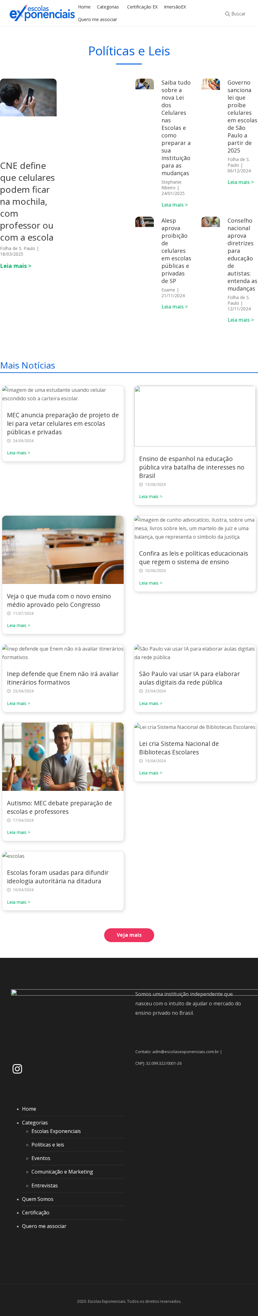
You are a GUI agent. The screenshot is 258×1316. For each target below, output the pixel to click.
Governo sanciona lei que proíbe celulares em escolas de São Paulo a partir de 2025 (242, 116)
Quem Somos (37, 1199)
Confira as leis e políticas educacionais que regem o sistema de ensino (193, 557)
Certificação (35, 1212)
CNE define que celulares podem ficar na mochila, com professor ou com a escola (27, 201)
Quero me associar (97, 19)
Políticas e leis (47, 1144)
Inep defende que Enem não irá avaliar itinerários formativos (63, 677)
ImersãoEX (175, 7)
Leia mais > (15, 265)
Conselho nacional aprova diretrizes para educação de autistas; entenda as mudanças (242, 254)
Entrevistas (44, 1185)
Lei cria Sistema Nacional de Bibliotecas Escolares (179, 747)
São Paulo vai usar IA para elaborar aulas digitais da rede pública (189, 677)
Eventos (40, 1158)
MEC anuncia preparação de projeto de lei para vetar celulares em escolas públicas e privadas (63, 423)
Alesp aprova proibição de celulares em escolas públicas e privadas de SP (176, 251)
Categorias (108, 7)
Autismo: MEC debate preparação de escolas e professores (59, 807)
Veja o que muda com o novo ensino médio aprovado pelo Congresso (59, 600)
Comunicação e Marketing (62, 1171)
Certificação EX (142, 7)
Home (84, 7)
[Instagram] (17, 1069)
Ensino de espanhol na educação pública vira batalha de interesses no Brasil (191, 467)
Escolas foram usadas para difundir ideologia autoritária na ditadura (58, 876)
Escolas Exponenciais (56, 1131)
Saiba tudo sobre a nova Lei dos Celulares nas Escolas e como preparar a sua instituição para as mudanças (176, 128)
